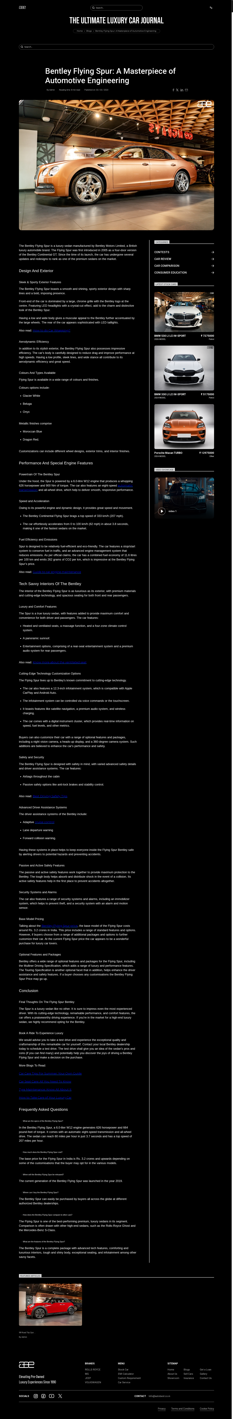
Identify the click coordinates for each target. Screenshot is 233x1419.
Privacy (162, 1408)
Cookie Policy (207, 1408)
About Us (172, 1373)
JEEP (88, 1378)
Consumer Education (170, 272)
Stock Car (123, 1369)
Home (80, 31)
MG (87, 1373)
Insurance (189, 1378)
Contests (161, 252)
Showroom (173, 1378)
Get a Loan (205, 1369)
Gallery (203, 1373)
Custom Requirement (129, 1378)
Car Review (162, 259)
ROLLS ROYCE (92, 1369)
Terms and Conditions (182, 1408)
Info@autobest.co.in (159, 1396)
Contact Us (206, 1378)
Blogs (89, 31)
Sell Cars (188, 1373)
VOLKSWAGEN (93, 1382)
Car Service (124, 1382)
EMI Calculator (126, 1373)
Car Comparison (166, 265)
